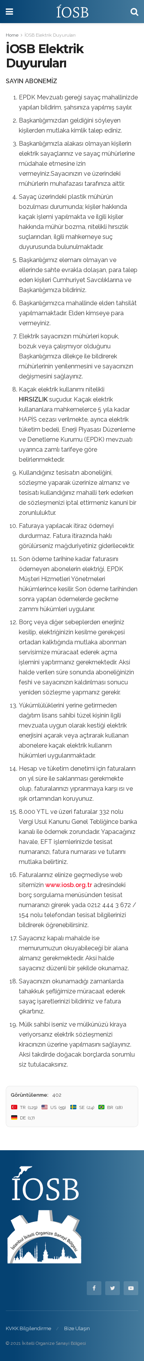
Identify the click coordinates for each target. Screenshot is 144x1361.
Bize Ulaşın (77, 1328)
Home (12, 35)
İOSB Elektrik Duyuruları (50, 35)
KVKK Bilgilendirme (28, 1328)
